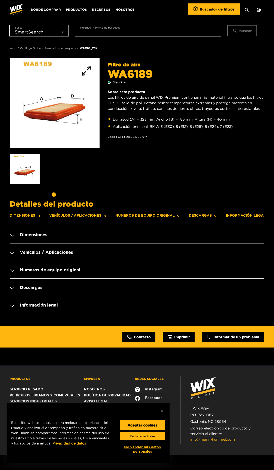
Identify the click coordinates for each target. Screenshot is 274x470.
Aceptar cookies (142, 425)
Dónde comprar (46, 9)
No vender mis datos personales (142, 449)
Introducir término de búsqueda (100, 27)
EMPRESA (92, 379)
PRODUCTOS (20, 379)
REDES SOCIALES (149, 379)
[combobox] (148, 30)
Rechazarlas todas (142, 436)
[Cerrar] (162, 411)
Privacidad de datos (69, 443)
